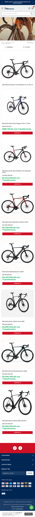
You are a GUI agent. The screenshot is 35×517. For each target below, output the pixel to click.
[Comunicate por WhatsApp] (31, 507)
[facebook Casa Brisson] (20, 448)
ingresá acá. (29, 504)
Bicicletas (8, 42)
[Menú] (2, 8)
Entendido (28, 514)
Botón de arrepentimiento (17, 506)
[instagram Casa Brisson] (15, 448)
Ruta (13, 42)
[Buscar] (31, 13)
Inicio (2, 42)
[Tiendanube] (17, 509)
